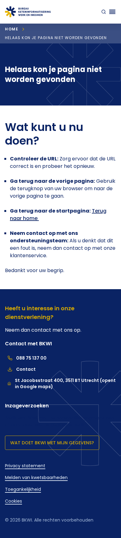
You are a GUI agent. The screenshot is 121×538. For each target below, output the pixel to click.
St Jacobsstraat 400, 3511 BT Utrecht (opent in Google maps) (65, 383)
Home (11, 29)
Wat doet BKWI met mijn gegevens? (52, 443)
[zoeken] (102, 11)
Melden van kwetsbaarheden (36, 477)
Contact (20, 369)
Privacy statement (25, 466)
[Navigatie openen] (112, 12)
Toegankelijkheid (23, 489)
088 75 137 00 (26, 358)
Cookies (13, 501)
